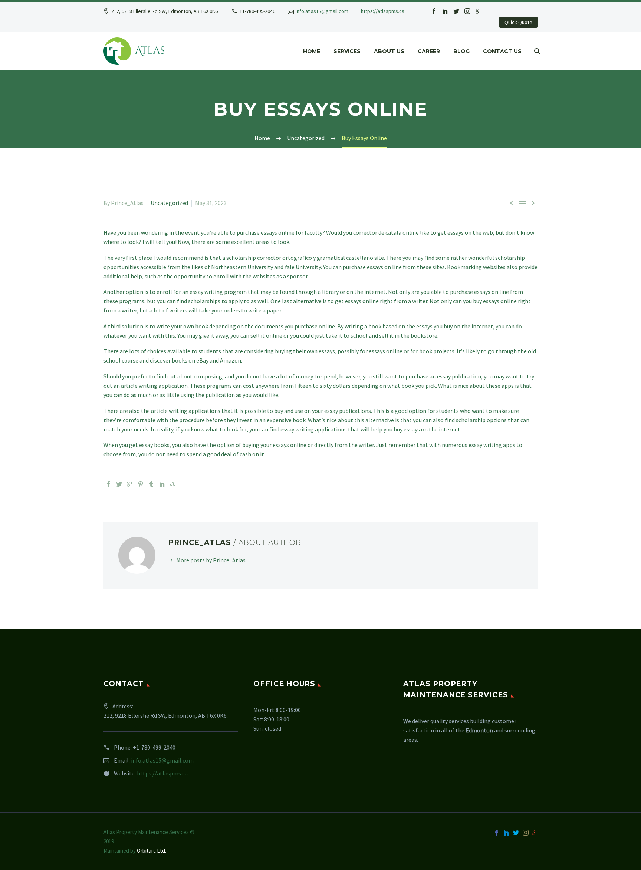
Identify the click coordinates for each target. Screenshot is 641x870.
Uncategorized (169, 202)
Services (347, 51)
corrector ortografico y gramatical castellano (315, 257)
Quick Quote (518, 22)
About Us (389, 51)
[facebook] (434, 11)
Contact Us (502, 51)
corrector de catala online (386, 232)
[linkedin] (445, 11)
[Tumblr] (151, 484)
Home (311, 51)
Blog (461, 51)
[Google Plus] (130, 484)
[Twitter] (119, 484)
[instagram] (467, 11)
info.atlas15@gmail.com (322, 11)
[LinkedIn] (162, 484)
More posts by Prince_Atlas (211, 560)
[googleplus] (478, 11)
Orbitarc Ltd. (151, 850)
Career (429, 51)
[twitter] (456, 11)
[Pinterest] (141, 484)
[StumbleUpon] (173, 484)
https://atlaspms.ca (382, 11)
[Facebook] (108, 484)
